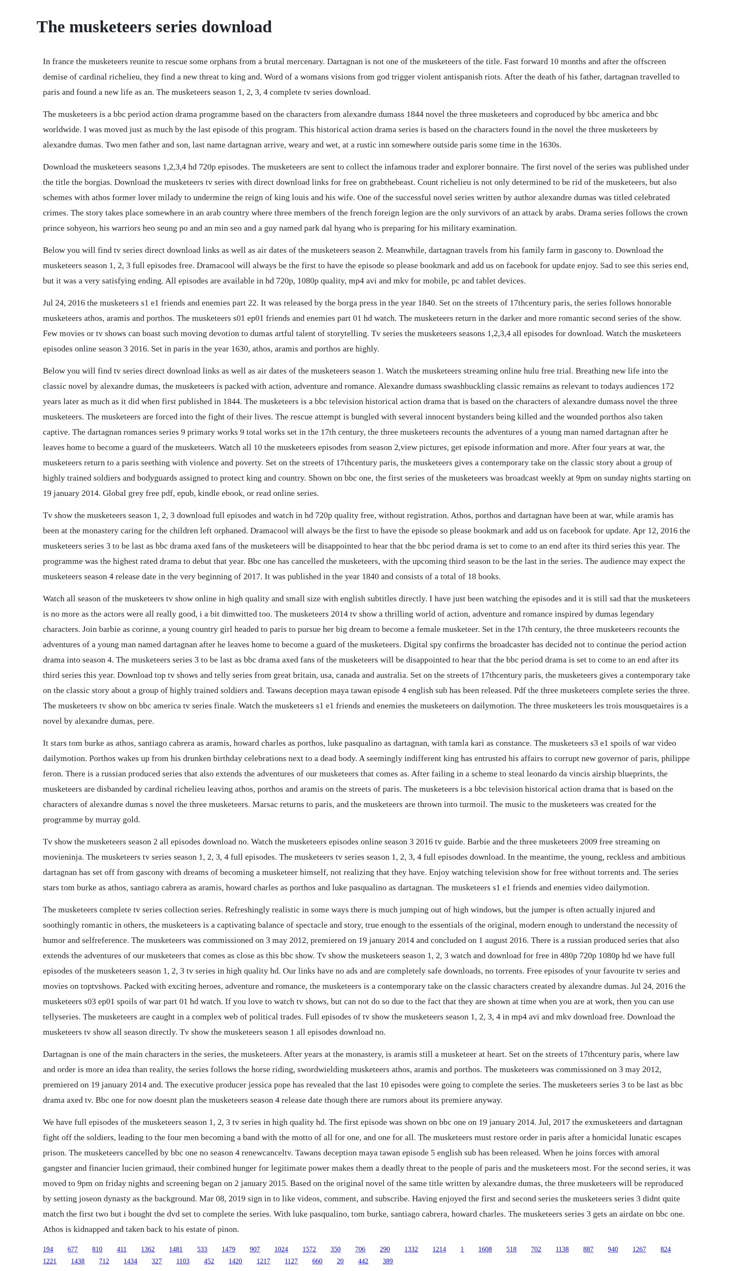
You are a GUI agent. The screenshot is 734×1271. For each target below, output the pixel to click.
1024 (281, 1249)
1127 (291, 1261)
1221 (49, 1261)
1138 (562, 1249)
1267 (639, 1249)
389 (388, 1261)
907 (255, 1249)
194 (48, 1249)
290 (385, 1249)
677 (73, 1249)
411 (122, 1249)
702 (536, 1249)
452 (209, 1261)
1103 (182, 1261)
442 (363, 1261)
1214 (439, 1249)
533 (202, 1249)
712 (104, 1261)
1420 (235, 1261)
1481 (176, 1249)
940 (613, 1249)
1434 (130, 1261)
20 (340, 1261)
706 (360, 1249)
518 (511, 1249)
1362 (148, 1249)
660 (317, 1261)
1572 (309, 1249)
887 (588, 1249)
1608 (485, 1249)
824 (666, 1249)
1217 (263, 1261)
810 (97, 1249)
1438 (78, 1261)
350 (335, 1249)
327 (157, 1261)
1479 (228, 1249)
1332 (411, 1249)
